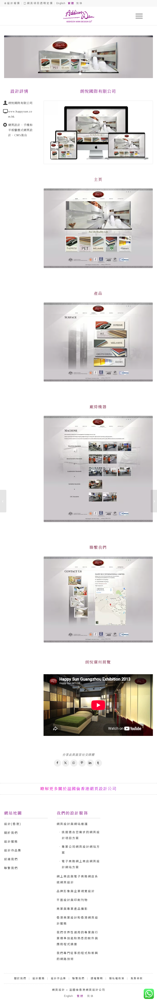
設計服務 (11, 841)
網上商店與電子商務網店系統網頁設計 (77, 879)
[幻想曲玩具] (3, 501)
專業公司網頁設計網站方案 (81, 849)
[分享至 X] (65, 763)
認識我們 (11, 859)
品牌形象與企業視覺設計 (76, 891)
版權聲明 (97, 978)
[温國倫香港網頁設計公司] (78, 16)
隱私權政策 (116, 978)
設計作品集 (12, 850)
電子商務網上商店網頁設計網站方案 (81, 864)
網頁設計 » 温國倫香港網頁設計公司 (78, 989)
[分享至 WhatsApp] (73, 763)
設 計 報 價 (13, 3)
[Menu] (137, 16)
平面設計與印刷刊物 (72, 900)
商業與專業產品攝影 (72, 908)
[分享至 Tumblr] (98, 763)
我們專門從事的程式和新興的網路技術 (77, 956)
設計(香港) (12, 824)
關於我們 (11, 832)
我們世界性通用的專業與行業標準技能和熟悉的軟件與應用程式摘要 (77, 938)
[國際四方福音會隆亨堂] (154, 501)
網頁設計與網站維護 (72, 824)
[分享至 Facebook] (57, 763)
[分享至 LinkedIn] (90, 763)
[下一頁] (144, 57)
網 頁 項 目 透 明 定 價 (39, 3)
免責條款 (137, 978)
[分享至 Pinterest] (82, 763)
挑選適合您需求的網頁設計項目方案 (81, 835)
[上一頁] (13, 57)
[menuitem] (137, 16)
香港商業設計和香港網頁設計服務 (77, 920)
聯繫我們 (11, 868)
